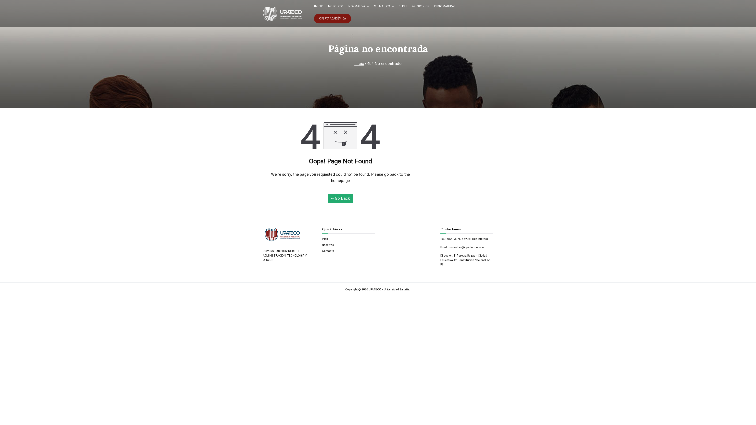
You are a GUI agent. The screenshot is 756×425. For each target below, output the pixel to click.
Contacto (328, 250)
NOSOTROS (336, 6)
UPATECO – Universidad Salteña (389, 289)
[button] (367, 6)
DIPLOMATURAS (444, 6)
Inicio (325, 238)
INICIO (318, 6)
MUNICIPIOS (420, 6)
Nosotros (328, 245)
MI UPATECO (382, 6)
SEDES (403, 6)
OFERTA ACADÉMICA (332, 18)
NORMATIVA (356, 6)
